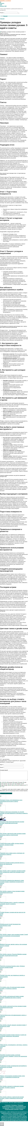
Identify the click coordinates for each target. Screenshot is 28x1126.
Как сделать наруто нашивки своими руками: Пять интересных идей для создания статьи (12, 871)
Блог (1, 803)
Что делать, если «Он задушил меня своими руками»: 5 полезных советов (12, 987)
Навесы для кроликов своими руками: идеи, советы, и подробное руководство (12, 1076)
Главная (5, 16)
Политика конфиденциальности (12, 1105)
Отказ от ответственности (17, 1108)
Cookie (21, 1109)
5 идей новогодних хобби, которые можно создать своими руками (12, 844)
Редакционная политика (12, 1109)
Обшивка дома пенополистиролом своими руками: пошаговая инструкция (12, 822)
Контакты (14, 1105)
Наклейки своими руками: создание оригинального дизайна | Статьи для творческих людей (13, 1056)
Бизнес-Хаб (3, 6)
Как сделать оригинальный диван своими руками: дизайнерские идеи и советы (12, 997)
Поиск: (2, 12)
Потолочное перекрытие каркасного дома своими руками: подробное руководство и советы (12, 882)
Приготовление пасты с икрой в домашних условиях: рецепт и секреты (12, 903)
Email (2, 767)
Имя (1, 764)
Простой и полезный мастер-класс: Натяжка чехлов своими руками (12, 966)
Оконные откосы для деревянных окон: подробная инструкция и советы (11, 800)
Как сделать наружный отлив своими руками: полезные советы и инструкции (13, 834)
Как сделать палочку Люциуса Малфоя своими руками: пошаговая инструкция (13, 955)
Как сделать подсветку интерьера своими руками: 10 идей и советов (12, 1087)
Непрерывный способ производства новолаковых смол (10, 925)
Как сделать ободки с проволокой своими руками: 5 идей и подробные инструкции (12, 1097)
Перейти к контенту (5, 0)
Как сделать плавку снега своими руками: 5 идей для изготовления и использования (14, 935)
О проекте (7, 1105)
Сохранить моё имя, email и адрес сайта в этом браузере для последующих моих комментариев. (14, 790)
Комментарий (4, 770)
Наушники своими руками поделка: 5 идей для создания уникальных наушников (13, 1035)
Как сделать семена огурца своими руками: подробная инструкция (12, 892)
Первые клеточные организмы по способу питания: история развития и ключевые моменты (14, 812)
